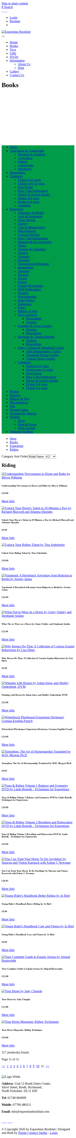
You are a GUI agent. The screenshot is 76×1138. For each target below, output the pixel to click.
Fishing (22, 161)
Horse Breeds (26, 220)
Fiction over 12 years (31, 183)
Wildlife (15, 417)
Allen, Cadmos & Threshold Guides (41, 347)
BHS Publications (29, 289)
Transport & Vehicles (23, 413)
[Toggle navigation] (3, 36)
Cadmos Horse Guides (40, 358)
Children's (16, 176)
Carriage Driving (29, 234)
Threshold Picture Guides (42, 355)
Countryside (25, 165)
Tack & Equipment (30, 216)
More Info (8, 501)
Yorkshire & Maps (21, 431)
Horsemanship (27, 296)
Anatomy (24, 256)
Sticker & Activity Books (34, 194)
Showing (23, 271)
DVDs (14, 57)
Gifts (13, 53)
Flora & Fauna (27, 424)
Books (14, 46)
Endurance (25, 304)
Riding (22, 245)
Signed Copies (19, 409)
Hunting (23, 293)
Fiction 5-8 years (28, 198)
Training (31, 322)
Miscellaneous (27, 231)
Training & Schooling (32, 249)
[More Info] (38, 477)
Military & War (27, 311)
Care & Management (31, 227)
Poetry (22, 307)
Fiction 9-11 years (29, 180)
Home (14, 42)
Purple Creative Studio (32, 1133)
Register (15, 21)
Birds (21, 420)
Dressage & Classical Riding (36, 337)
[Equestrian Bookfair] (16, 31)
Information (17, 60)
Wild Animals (26, 428)
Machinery (25, 169)
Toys (13, 49)
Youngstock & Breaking (33, 264)
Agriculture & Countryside (27, 150)
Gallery (14, 71)
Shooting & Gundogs (31, 154)
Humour (23, 274)
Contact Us (17, 75)
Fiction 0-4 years (28, 202)
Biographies (17, 172)
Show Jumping (27, 315)
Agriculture (25, 158)
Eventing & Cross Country (35, 326)
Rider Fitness (26, 300)
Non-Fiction (34, 373)
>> (47, 1066)
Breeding (24, 260)
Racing (22, 278)
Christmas (24, 205)
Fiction (22, 282)
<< (3, 1066)
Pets (12, 406)
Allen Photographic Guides (43, 351)
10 (37, 1066)
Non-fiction (25, 187)
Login (13, 17)
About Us (24, 64)
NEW (13, 147)
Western (23, 253)
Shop (13, 438)
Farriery (23, 223)
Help (21, 68)
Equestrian (16, 209)
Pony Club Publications (33, 191)
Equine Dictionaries (30, 285)
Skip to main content (15, 3)
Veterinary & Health (31, 212)
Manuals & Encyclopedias (34, 242)
